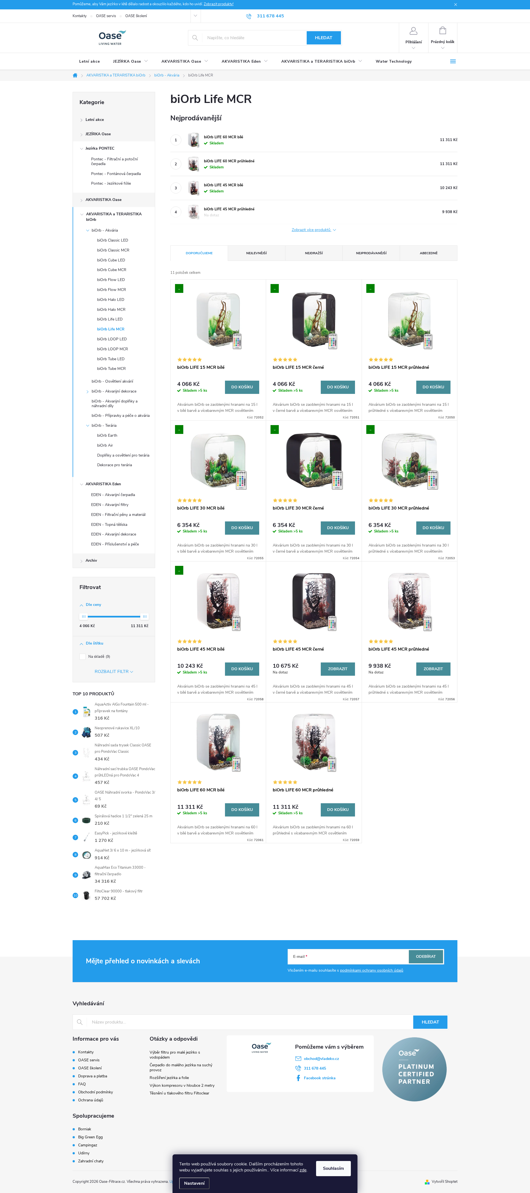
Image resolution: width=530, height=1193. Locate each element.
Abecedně (429, 253)
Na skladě (98, 656)
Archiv (91, 560)
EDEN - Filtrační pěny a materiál (118, 514)
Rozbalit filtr (112, 672)
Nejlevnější (256, 253)
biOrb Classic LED (112, 240)
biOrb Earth (107, 435)
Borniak (84, 1129)
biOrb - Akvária (105, 230)
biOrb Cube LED (111, 260)
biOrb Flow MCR (111, 289)
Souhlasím (333, 1168)
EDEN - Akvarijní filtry (109, 504)
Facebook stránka (320, 1078)
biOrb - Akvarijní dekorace (114, 391)
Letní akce (95, 119)
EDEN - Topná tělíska (109, 524)
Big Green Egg (90, 1137)
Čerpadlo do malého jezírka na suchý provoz (181, 1067)
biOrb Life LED (110, 319)
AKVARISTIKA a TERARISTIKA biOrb (114, 216)
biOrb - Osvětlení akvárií (112, 381)
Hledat (323, 38)
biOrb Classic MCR (113, 250)
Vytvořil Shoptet (444, 1181)
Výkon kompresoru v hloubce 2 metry (182, 1085)
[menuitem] (90, 61)
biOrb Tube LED (110, 359)
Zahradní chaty (91, 1161)
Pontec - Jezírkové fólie (111, 183)
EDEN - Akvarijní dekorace (113, 534)
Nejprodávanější (371, 253)
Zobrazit (338, 669)
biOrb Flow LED (111, 279)
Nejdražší (314, 253)
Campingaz (87, 1145)
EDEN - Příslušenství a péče (115, 544)
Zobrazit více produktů (312, 230)
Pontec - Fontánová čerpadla (116, 173)
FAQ (82, 1084)
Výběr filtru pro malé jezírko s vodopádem (175, 1055)
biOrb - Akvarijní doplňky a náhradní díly (114, 404)
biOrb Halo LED (110, 299)
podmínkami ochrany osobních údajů (371, 970)
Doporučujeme (199, 253)
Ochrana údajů (90, 1100)
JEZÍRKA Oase (98, 134)
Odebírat (426, 956)
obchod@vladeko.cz (321, 1058)
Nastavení (194, 1183)
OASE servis (106, 16)
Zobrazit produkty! (219, 4)
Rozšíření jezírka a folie (169, 1077)
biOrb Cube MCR (111, 269)
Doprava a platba (92, 1076)
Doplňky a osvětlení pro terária (123, 455)
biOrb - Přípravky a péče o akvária (121, 415)
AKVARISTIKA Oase (103, 199)
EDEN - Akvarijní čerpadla (113, 494)
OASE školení (136, 16)
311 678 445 (315, 1068)
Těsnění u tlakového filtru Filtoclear (179, 1093)
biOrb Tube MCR (111, 368)
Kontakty (80, 16)
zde (303, 1170)
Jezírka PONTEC (100, 148)
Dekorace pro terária (114, 465)
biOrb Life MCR (110, 329)
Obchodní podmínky (95, 1092)
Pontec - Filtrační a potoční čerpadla (114, 161)
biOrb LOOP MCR (112, 349)
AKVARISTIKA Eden (103, 484)
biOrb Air (105, 445)
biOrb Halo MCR (111, 309)
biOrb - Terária (104, 425)
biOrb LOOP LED (112, 339)
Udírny (83, 1153)
